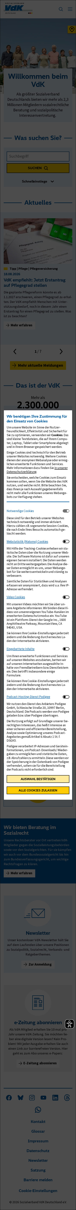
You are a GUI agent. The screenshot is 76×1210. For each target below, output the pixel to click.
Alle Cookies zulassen (38, 790)
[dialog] (38, 605)
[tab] (35, 511)
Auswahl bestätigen (38, 779)
